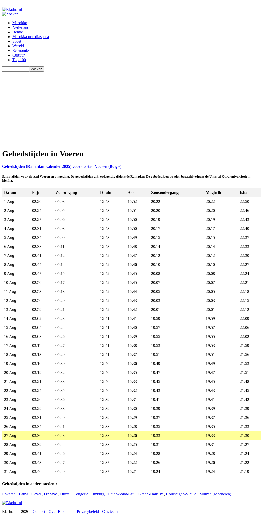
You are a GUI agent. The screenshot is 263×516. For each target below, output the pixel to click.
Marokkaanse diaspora (30, 36)
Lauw (24, 494)
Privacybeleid (88, 511)
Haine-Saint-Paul (122, 494)
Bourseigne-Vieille (181, 494)
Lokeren (9, 494)
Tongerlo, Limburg (90, 494)
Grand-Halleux (151, 494)
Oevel (36, 494)
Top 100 (19, 60)
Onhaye (51, 494)
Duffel (66, 494)
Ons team (110, 511)
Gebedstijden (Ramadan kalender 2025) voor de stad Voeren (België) (61, 166)
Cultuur (18, 55)
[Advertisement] (131, 108)
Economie (20, 50)
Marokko (19, 23)
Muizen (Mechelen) (215, 494)
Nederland (20, 27)
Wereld (18, 46)
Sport (16, 41)
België (17, 32)
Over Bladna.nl (61, 511)
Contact (39, 511)
